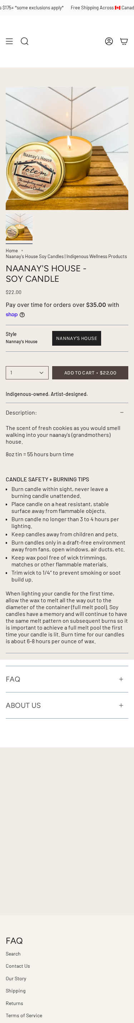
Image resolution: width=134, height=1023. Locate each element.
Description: (21, 412)
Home (12, 250)
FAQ (13, 679)
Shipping (15, 990)
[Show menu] (9, 41)
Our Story (16, 978)
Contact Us (18, 966)
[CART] (123, 41)
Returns (14, 1003)
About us (23, 705)
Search (13, 953)
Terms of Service (24, 1015)
